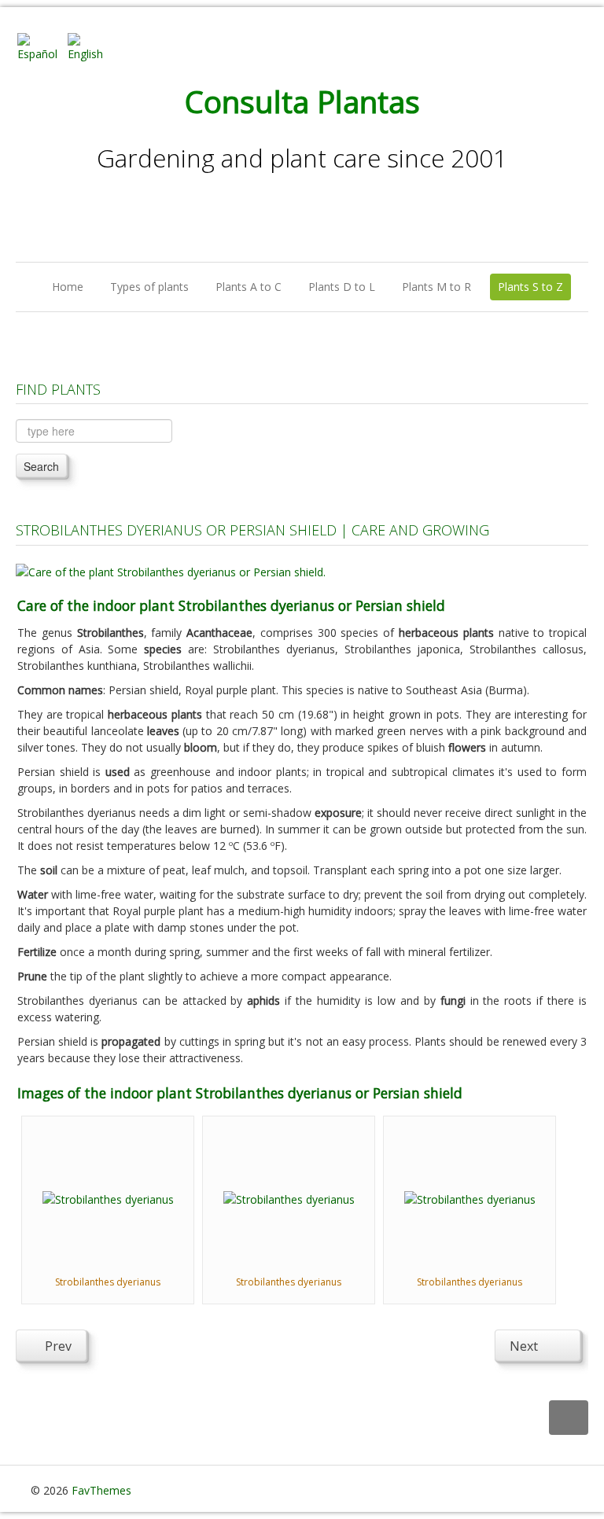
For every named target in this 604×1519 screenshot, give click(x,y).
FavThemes (101, 1490)
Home (67, 286)
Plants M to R (436, 286)
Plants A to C (248, 286)
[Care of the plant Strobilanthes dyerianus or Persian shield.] (171, 570)
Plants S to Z (530, 286)
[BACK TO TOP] (568, 1418)
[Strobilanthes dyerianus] (108, 1197)
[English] (91, 46)
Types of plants (149, 286)
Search (41, 466)
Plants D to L (341, 286)
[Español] (40, 46)
